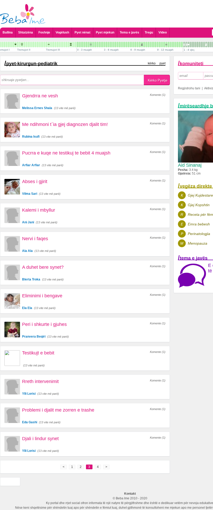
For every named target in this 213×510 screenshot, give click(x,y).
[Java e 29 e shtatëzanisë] (53, 44)
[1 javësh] (80, 44)
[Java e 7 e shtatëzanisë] (4, 44)
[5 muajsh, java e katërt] (129, 44)
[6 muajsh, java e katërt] (137, 44)
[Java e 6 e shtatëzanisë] (2, 44)
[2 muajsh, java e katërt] (102, 44)
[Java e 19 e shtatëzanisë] (31, 44)
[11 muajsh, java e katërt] (182, 44)
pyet (162, 63)
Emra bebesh (199, 224)
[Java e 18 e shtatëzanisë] (29, 44)
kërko (152, 63)
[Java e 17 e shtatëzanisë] (27, 44)
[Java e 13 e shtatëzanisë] (18, 44)
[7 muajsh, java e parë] (140, 44)
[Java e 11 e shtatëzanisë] (13, 44)
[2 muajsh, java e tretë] (100, 44)
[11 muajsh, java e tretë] (180, 44)
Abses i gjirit (34, 181)
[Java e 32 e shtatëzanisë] (60, 44)
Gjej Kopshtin (199, 205)
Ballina (8, 32)
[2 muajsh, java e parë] (95, 44)
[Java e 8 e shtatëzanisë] (7, 44)
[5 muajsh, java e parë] (122, 44)
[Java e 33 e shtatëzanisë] (62, 44)
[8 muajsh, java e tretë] (153, 44)
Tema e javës (129, 32)
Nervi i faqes (35, 238)
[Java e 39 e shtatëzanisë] (75, 44)
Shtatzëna (25, 32)
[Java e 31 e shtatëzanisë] (58, 44)
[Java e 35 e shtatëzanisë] (66, 44)
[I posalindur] (78, 44)
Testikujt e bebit (38, 352)
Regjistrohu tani (189, 88)
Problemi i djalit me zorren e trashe (58, 410)
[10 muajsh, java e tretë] (171, 44)
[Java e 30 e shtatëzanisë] (55, 44)
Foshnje (44, 32)
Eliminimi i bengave (42, 295)
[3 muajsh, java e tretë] (109, 44)
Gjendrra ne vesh (40, 95)
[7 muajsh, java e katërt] (146, 44)
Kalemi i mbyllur (38, 210)
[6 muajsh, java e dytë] (133, 44)
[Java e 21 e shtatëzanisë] (35, 44)
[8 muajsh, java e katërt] (155, 44)
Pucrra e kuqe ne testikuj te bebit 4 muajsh (66, 153)
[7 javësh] (93, 44)
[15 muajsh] (191, 44)
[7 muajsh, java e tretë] (144, 44)
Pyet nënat (82, 32)
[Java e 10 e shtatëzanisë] (11, 44)
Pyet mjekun (105, 32)
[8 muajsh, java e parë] (149, 44)
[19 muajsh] (200, 44)
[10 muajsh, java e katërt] (173, 44)
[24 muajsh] (211, 44)
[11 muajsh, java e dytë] (177, 44)
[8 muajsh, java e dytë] (151, 44)
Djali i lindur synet (40, 438)
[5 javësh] (89, 44)
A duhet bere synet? (43, 267)
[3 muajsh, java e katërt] (111, 44)
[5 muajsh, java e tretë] (126, 44)
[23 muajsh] (209, 44)
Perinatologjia (199, 234)
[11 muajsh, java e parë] (175, 44)
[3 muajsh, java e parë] (104, 44)
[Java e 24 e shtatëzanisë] (42, 44)
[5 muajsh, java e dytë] (124, 44)
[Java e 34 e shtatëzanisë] (64, 44)
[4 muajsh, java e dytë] (115, 44)
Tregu (149, 32)
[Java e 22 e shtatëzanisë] (38, 44)
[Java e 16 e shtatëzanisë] (24, 44)
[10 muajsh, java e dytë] (169, 44)
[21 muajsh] (204, 44)
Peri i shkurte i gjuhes (44, 324)
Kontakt (130, 493)
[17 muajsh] (195, 44)
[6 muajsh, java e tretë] (135, 44)
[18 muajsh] (197, 44)
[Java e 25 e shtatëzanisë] (44, 44)
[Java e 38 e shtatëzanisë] (73, 44)
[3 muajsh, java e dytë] (106, 44)
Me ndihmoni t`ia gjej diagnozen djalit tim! (65, 124)
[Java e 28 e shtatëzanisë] (51, 44)
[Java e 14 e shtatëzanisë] (20, 44)
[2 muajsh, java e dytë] (97, 44)
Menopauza (197, 243)
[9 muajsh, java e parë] (157, 44)
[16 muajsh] (193, 44)
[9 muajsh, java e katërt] (164, 44)
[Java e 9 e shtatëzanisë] (9, 44)
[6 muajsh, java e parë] (131, 44)
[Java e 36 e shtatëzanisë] (69, 44)
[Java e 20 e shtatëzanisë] (33, 44)
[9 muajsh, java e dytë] (160, 44)
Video (162, 32)
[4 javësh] (86, 44)
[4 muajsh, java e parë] (113, 44)
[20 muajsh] (202, 44)
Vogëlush (62, 32)
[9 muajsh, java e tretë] (162, 44)
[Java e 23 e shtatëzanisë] (40, 44)
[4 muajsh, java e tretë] (117, 44)
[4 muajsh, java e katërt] (120, 44)
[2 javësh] (82, 44)
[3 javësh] (84, 44)
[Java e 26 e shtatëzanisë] (46, 44)
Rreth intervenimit (40, 381)
